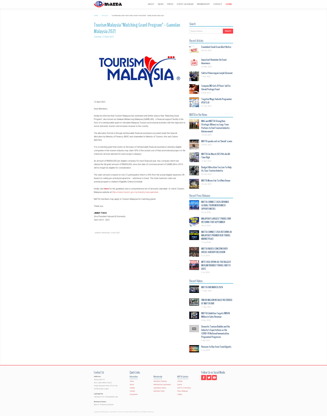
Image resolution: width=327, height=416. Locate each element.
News (161, 4)
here (106, 189)
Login (229, 4)
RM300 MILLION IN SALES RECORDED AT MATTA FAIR (216, 301)
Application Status (160, 388)
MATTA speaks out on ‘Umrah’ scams (216, 141)
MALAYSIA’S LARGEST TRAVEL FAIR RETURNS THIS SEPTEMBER (216, 220)
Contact (217, 4)
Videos (179, 394)
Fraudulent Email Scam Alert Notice (216, 47)
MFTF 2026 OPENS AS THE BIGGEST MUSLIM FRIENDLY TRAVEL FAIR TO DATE (216, 265)
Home (96, 15)
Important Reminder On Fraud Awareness (213, 61)
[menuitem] (151, 4)
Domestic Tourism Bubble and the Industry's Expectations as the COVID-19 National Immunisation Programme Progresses (215, 332)
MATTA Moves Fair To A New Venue (215, 181)
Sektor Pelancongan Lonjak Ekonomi (216, 73)
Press (170, 4)
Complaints (134, 394)
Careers (132, 388)
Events (179, 384)
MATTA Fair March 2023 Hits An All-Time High (216, 155)
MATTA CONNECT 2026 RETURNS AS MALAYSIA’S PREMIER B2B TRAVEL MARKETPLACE (216, 235)
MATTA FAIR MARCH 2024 (212, 287)
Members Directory (160, 381)
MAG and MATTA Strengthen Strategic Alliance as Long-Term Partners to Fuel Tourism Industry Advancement (215, 126)
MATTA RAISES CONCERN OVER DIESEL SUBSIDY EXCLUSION (214, 250)
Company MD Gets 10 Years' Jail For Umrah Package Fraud (216, 87)
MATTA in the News (184, 388)
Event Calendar (185, 4)
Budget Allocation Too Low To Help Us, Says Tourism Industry (216, 169)
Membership (203, 4)
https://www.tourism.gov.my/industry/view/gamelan (135, 192)
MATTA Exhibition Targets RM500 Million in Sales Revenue (215, 315)
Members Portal (159, 391)
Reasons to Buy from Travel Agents (216, 347)
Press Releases (182, 391)
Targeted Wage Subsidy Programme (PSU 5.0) (216, 100)
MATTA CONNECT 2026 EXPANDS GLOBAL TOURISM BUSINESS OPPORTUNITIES (215, 205)
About (151, 4)
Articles (105, 15)
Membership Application (162, 384)
